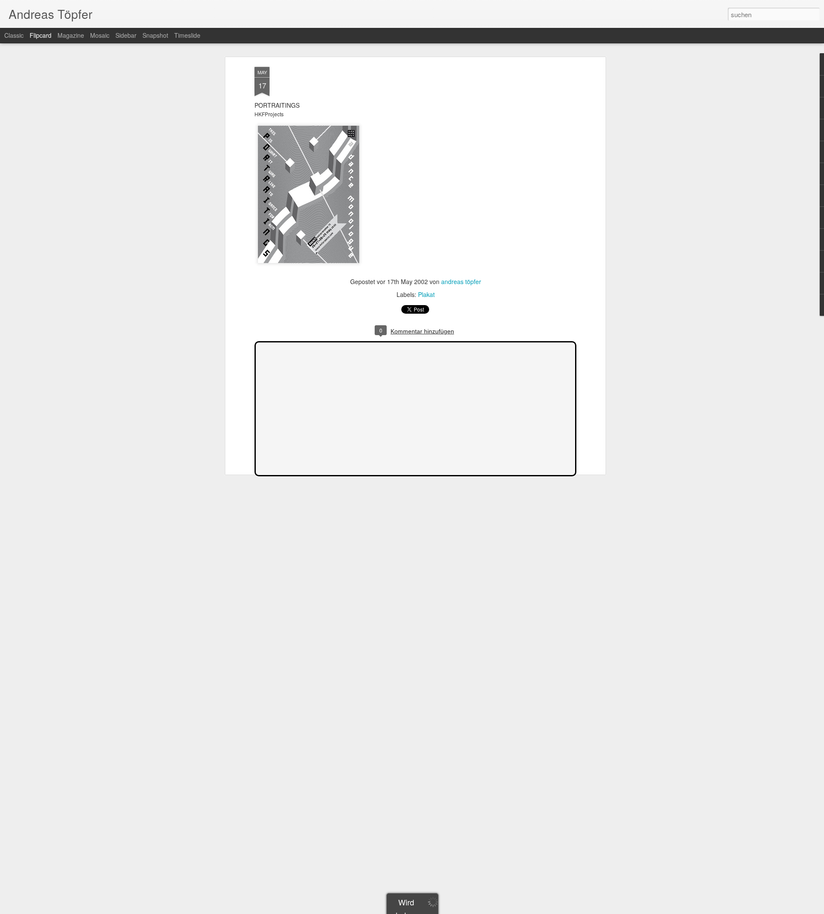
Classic (14, 35)
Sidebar (125, 35)
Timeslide (187, 35)
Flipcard (41, 35)
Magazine (71, 35)
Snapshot (155, 35)
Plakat (426, 294)
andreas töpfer (461, 281)
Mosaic (99, 35)
